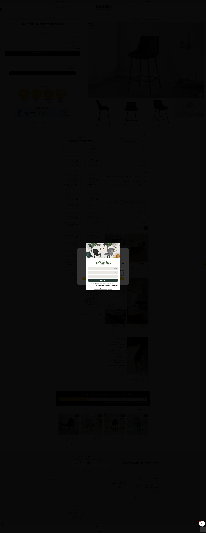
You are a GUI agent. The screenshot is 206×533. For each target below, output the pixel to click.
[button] (88, 244)
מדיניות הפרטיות (104, 284)
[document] (103, 266)
